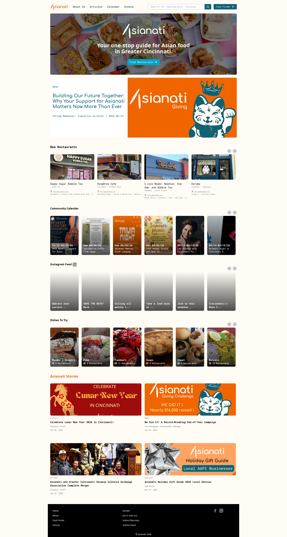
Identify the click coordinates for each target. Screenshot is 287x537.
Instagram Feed (61, 264)
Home (55, 510)
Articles (96, 6)
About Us (79, 6)
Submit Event (129, 525)
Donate (129, 6)
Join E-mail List (130, 515)
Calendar (113, 6)
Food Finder (58, 520)
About (56, 515)
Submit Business (131, 520)
